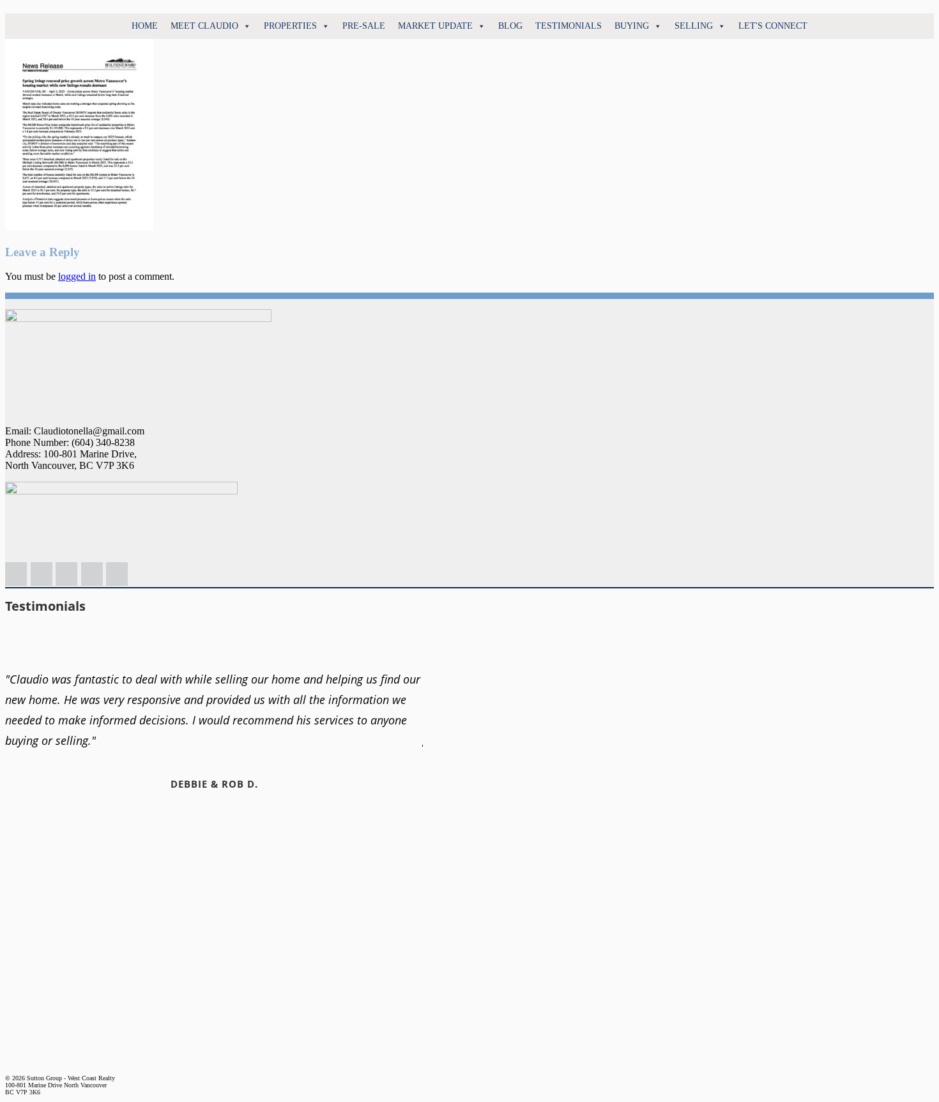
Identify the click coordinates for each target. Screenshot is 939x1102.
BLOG (510, 26)
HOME (145, 26)
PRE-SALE (363, 26)
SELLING (694, 26)
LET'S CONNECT (772, 26)
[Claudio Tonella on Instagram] (41, 574)
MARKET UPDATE (435, 26)
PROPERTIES (290, 26)
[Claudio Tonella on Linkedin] (16, 574)
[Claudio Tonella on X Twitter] (92, 574)
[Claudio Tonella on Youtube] (117, 574)
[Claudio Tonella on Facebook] (66, 574)
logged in (77, 276)
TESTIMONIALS (568, 26)
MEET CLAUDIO (204, 26)
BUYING (632, 26)
